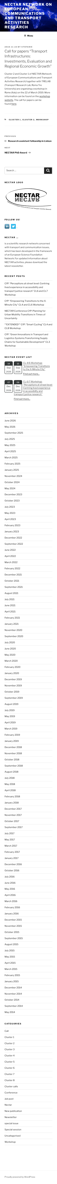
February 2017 (12, 852)
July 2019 (10, 710)
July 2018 (10, 778)
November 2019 (13, 685)
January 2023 (12, 531)
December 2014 (13, 987)
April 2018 (10, 790)
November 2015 (13, 926)
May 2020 (10, 654)
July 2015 (10, 950)
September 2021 (14, 587)
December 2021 (13, 574)
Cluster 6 (10, 1068)
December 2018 (13, 747)
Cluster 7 (9, 1074)
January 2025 (12, 470)
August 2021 (11, 593)
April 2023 (10, 519)
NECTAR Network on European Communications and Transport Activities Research (28, 15)
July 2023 (10, 506)
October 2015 (12, 932)
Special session (13, 1129)
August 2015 (11, 944)
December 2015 (13, 919)
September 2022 (14, 544)
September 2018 (14, 765)
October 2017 (12, 821)
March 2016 (11, 901)
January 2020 (12, 673)
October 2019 (12, 691)
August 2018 (11, 771)
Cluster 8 (10, 1080)
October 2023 (12, 500)
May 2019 (10, 716)
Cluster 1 (15, 120)
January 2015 (12, 981)
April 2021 (10, 611)
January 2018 (12, 802)
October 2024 (12, 482)
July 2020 (10, 642)
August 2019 (11, 704)
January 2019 (12, 741)
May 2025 (10, 445)
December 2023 (13, 494)
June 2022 (10, 550)
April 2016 (10, 895)
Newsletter (11, 1117)
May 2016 (10, 889)
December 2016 (13, 864)
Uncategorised (13, 1135)
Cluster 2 (28, 120)
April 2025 (10, 451)
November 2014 (13, 993)
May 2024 (10, 488)
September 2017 (14, 827)
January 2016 (12, 913)
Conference (11, 1092)
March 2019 (11, 728)
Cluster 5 (10, 1061)
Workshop (42, 120)
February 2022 (12, 568)
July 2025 (10, 439)
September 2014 (14, 1006)
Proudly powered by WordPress (20, 1177)
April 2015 (10, 963)
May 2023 (10, 513)
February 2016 (12, 907)
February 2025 (12, 463)
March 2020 (11, 661)
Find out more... (31, 374)
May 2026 (10, 426)
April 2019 (10, 722)
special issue (11, 1123)
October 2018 (12, 759)
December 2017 (13, 809)
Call (7, 1031)
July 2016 (10, 876)
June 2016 (10, 883)
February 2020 (12, 667)
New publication (13, 1111)
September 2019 (14, 698)
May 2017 (10, 839)
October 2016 (12, 870)
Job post (9, 1098)
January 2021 (12, 624)
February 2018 (12, 796)
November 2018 (13, 753)
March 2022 (11, 562)
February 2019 (12, 735)
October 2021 (12, 580)
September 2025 (14, 432)
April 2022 (10, 556)
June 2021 (10, 605)
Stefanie (27, 47)
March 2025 (11, 457)
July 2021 (9, 599)
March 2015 (11, 969)
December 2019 (13, 679)
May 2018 (10, 784)
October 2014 (12, 999)
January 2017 (12, 858)
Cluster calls (11, 1086)
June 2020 (10, 648)
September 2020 (14, 636)
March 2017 (11, 845)
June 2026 (10, 420)
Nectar (8, 1105)
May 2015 (10, 956)
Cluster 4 (10, 1055)
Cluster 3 (10, 1049)
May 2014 (10, 1012)
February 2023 (12, 525)
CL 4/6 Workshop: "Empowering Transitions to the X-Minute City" (36, 366)
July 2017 (9, 833)
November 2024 (13, 476)
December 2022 (13, 537)
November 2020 (13, 630)
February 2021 (12, 617)
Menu (30, 35)
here (13, 103)
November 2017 (13, 815)
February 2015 (12, 975)
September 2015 (14, 938)
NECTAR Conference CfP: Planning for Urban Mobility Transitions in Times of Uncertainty (25, 315)
